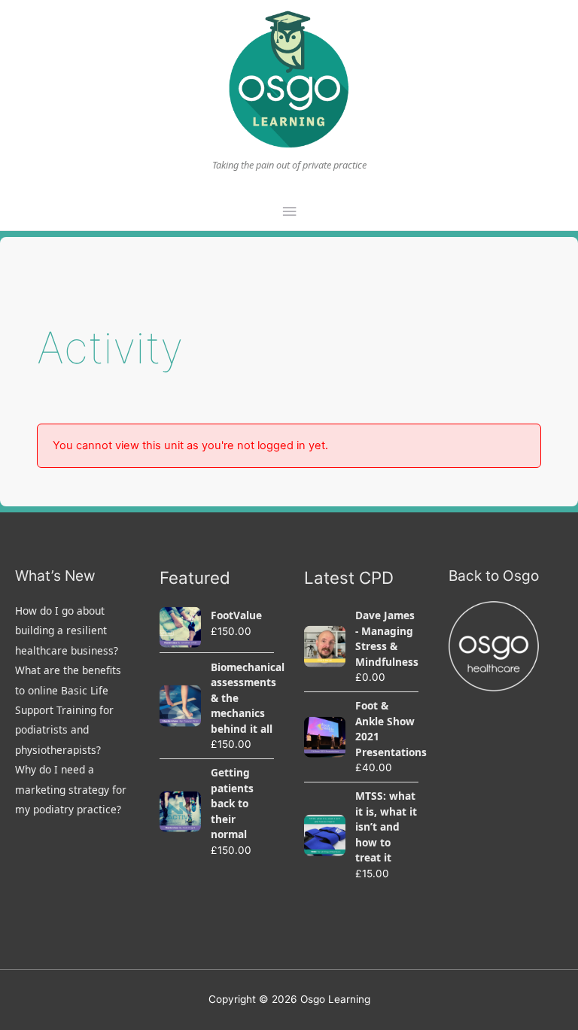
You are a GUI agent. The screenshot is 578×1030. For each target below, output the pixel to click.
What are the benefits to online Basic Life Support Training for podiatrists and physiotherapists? (68, 710)
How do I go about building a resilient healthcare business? (66, 630)
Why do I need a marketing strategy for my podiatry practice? (70, 789)
